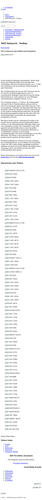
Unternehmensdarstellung (13, 31)
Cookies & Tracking (11, 452)
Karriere (7, 39)
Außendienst (9, 37)
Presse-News (5, 157)
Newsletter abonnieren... (21, 463)
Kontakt (7, 444)
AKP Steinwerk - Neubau (13, 33)
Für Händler (9, 7)
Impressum (8, 450)
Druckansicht (5, 48)
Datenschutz (9, 448)
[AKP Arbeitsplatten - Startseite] (3, 9)
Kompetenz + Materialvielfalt (14, 30)
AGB (6, 446)
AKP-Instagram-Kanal (26, 157)
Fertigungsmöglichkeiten (13, 35)
